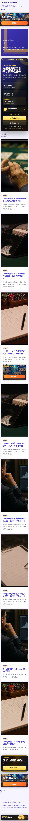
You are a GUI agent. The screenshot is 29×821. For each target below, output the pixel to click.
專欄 (10, 6)
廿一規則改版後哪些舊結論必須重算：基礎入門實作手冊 (14, 276)
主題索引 (4, 805)
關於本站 (16, 805)
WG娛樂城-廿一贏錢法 (9, 2)
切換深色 (20, 6)
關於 (14, 6)
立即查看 (21, 817)
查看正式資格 (14, 767)
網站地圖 (23, 805)
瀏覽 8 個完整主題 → (8, 53)
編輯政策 (10, 805)
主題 (6, 6)
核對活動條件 (14, 123)
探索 (3, 6)
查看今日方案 (14, 118)
